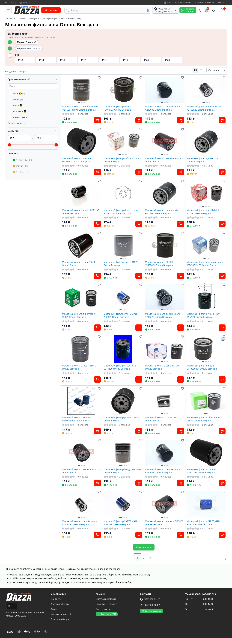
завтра (22, 165)
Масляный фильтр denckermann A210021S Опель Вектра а (121, 212)
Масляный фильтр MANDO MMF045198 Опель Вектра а (77, 419)
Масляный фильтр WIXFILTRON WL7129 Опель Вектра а (203, 315)
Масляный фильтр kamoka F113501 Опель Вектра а (164, 160)
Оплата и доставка (182, 2)
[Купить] (97, 120)
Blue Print (21, 111)
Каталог (53, 10)
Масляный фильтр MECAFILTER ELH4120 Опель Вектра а (120, 367)
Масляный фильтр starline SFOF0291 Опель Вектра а (201, 471)
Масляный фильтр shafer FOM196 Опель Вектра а (80, 212)
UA (168, 2)
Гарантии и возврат (204, 2)
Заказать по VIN (108, 614)
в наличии (24, 159)
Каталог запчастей (61, 614)
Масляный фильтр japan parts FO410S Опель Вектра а (161, 212)
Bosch (19, 105)
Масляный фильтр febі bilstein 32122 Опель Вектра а (203, 212)
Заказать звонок (153, 611)
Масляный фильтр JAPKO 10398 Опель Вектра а (121, 419)
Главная (10, 18)
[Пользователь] (200, 10)
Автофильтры (50, 18)
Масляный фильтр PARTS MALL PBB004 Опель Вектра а (203, 523)
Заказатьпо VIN (190, 10)
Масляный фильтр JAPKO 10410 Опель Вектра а (204, 160)
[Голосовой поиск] (148, 10)
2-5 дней (22, 171)
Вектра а (34, 18)
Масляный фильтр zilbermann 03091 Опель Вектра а (78, 315)
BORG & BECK (21, 117)
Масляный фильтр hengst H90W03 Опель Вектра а (122, 471)
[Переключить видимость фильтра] (56, 79)
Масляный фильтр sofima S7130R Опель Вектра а (122, 160)
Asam (19, 93)
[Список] (200, 70)
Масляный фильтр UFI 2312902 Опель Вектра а (162, 419)
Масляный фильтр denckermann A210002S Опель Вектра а (204, 108)
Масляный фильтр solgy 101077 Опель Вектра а (121, 263)
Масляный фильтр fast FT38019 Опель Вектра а (79, 367)
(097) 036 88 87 (152, 604)
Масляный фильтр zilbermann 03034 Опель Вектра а (203, 419)
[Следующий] (97, 89)
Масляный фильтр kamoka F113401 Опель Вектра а (164, 523)
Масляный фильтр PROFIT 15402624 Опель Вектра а (159, 263)
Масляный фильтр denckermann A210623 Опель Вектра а (163, 315)
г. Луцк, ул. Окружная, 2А (19, 2)
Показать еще (143, 547)
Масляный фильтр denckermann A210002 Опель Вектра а (163, 108)
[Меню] (8, 10)
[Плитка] (195, 70)
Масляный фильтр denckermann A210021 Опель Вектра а (80, 523)
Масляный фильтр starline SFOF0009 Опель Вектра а (76, 160)
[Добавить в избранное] (99, 77)
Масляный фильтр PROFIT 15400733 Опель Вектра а (118, 108)
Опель (22, 18)
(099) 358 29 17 (152, 599)
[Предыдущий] (65, 89)
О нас (54, 609)
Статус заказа (103, 609)
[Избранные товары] (214, 10)
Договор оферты (60, 603)
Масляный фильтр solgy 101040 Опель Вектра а (162, 367)
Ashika (18, 99)
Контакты (222, 2)
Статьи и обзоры (60, 619)
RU (9, 606)
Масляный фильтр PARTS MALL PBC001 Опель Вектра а (120, 315)
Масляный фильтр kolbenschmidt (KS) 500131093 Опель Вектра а (80, 108)
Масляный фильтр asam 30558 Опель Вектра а (78, 263)
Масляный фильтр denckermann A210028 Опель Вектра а (163, 471)
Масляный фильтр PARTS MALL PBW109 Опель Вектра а (120, 523)
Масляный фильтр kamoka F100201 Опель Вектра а (81, 471)
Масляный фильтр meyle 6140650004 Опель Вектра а (202, 367)
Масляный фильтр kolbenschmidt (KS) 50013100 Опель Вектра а (205, 263)
